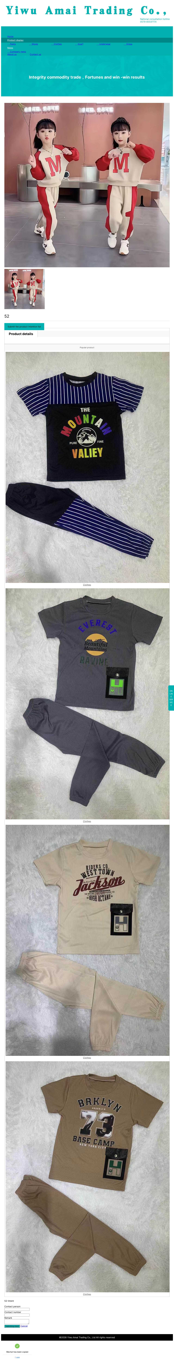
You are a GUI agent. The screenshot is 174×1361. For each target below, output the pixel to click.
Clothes (58, 44)
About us (12, 54)
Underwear (105, 44)
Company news (18, 51)
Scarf (80, 44)
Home (10, 36)
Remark (8, 1317)
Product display (15, 40)
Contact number (12, 1312)
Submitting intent (12, 1326)
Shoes (35, 44)
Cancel (24, 1326)
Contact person (12, 1306)
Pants (13, 44)
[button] (5, 312)
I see (17, 1357)
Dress (129, 44)
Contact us (35, 54)
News (10, 47)
